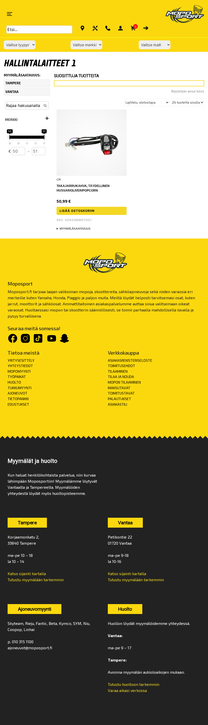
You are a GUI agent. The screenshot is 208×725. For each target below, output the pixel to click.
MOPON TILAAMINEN (124, 382)
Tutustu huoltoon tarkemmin (133, 684)
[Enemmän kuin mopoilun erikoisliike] (180, 14)
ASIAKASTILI (117, 404)
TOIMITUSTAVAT (121, 393)
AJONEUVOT (17, 393)
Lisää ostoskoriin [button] (77, 211)
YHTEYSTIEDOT (20, 366)
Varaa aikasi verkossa (127, 690)
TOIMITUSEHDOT (121, 366)
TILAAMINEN (118, 371)
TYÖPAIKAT (17, 376)
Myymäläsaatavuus (75, 228)
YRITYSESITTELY (21, 360)
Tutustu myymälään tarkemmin (36, 579)
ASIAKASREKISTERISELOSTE (130, 360)
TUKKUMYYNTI (19, 388)
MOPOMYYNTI (19, 371)
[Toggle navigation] (9, 14)
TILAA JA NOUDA (121, 376)
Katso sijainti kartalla (27, 573)
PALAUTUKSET (119, 399)
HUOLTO (14, 382)
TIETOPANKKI (18, 399)
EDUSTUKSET (18, 404)
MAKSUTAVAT (119, 388)
